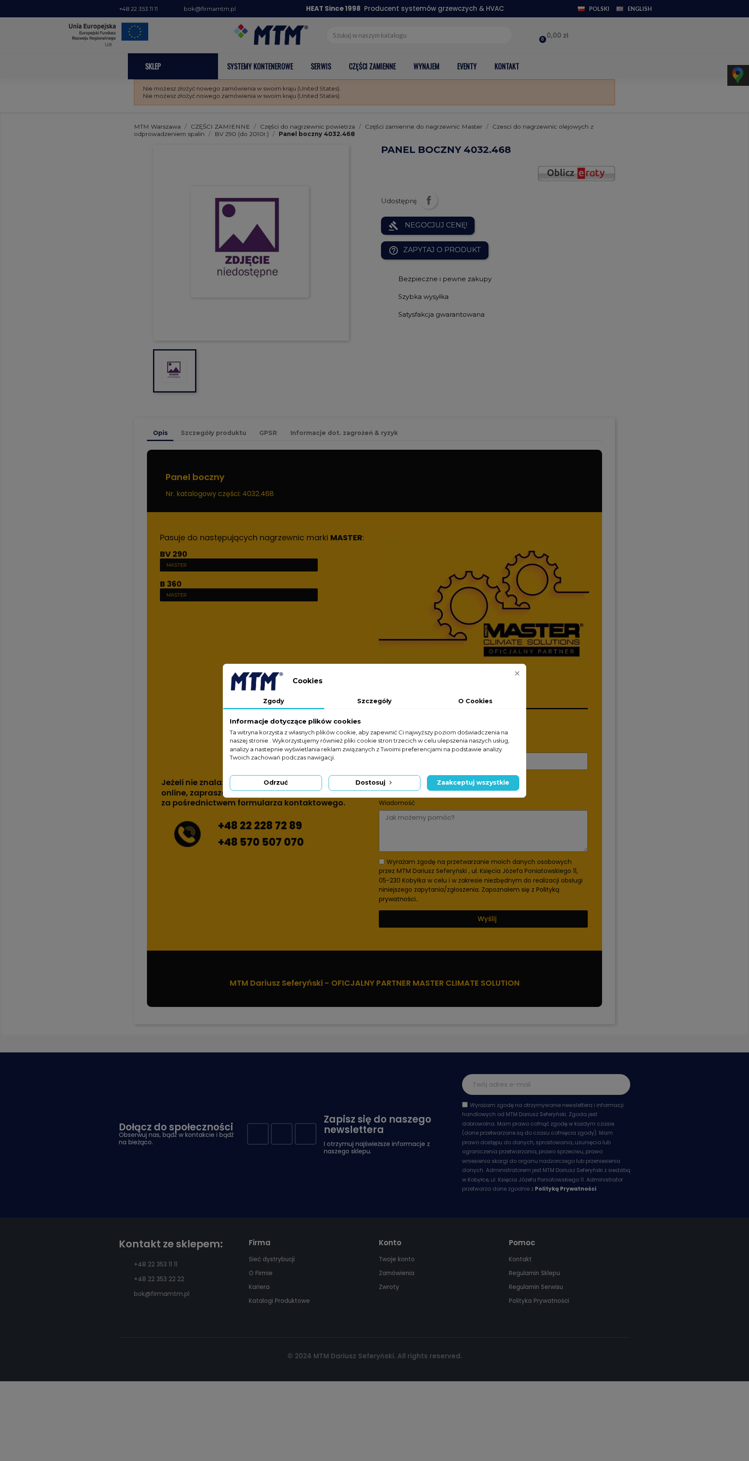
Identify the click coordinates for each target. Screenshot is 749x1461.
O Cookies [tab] (475, 701)
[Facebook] (258, 1134)
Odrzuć (276, 782)
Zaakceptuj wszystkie (473, 782)
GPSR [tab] (268, 432)
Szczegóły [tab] (374, 701)
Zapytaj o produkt (434, 250)
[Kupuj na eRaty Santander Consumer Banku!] (576, 173)
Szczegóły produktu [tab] (213, 432)
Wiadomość (397, 803)
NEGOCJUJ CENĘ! (427, 226)
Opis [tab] (160, 432)
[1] (619, 1084)
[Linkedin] (305, 1134)
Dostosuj (371, 782)
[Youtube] (282, 1134)
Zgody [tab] (273, 701)
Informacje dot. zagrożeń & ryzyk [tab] (344, 432)
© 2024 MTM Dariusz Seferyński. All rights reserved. (374, 1355)
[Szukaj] (503, 35)
